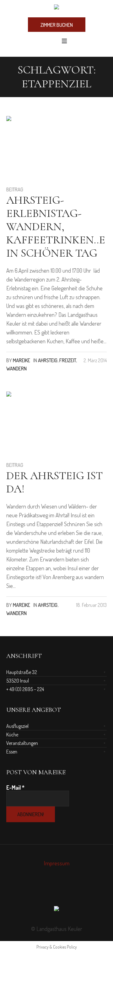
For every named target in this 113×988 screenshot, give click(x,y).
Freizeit (67, 360)
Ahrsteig (47, 360)
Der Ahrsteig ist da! (54, 482)
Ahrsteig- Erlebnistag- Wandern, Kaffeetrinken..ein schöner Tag (55, 226)
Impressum (56, 863)
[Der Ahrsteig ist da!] (37, 423)
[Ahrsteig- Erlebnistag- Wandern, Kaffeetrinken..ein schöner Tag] (37, 147)
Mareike (21, 360)
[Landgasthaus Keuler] (56, 8)
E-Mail (15, 787)
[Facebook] (49, 891)
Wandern (16, 368)
